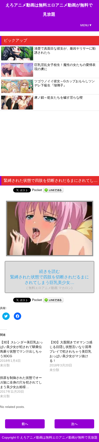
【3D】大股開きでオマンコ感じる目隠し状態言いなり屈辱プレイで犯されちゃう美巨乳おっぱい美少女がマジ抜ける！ (71, 351)
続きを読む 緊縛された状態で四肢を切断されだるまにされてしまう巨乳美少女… (49, 279)
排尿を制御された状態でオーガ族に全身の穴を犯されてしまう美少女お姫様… (21, 382)
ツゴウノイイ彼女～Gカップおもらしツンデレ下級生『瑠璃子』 (64, 83)
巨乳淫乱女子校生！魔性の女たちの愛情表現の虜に (65, 67)
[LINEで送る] (53, 190)
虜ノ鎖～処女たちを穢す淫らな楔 (58, 97)
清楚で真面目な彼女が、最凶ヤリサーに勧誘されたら (65, 50)
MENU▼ (86, 25)
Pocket (37, 190)
